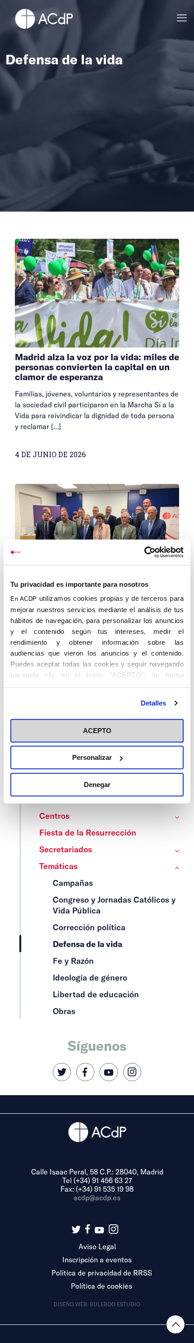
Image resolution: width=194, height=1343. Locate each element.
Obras (64, 1011)
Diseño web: (72, 1304)
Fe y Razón (73, 961)
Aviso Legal (97, 1246)
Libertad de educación (96, 994)
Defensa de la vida (87, 944)
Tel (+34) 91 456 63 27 (97, 1180)
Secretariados (65, 849)
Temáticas (58, 866)
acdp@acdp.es (97, 1197)
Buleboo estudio (115, 1304)
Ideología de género (90, 977)
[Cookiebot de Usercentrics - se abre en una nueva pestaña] (144, 552)
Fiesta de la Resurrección (87, 832)
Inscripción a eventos (97, 1259)
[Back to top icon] (175, 1324)
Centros (54, 816)
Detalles (153, 703)
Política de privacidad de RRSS (101, 1272)
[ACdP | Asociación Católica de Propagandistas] (43, 18)
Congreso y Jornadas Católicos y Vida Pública (114, 904)
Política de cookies (101, 1285)
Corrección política (89, 927)
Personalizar (92, 757)
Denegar (97, 784)
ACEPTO (97, 730)
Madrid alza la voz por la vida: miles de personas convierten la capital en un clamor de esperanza (97, 366)
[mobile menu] (181, 18)
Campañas (73, 883)
